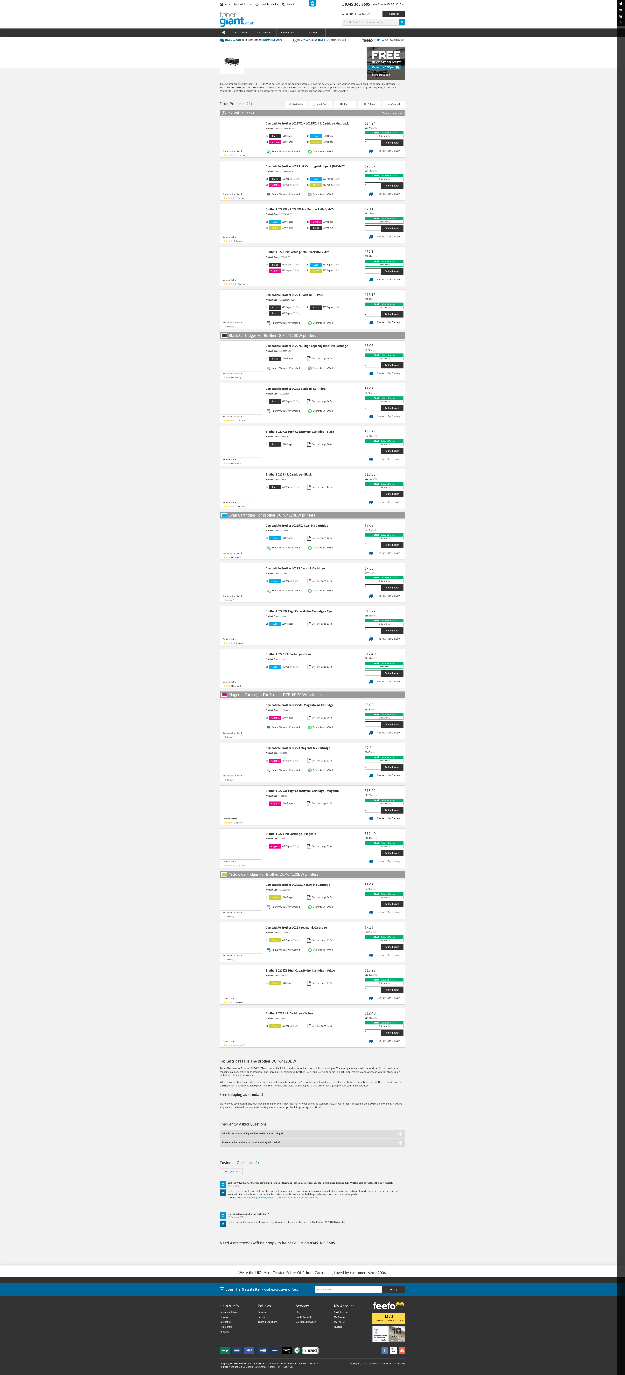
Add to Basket (392, 142)
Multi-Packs (323, 104)
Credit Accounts (304, 1317)
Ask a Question (288, 63)
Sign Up (393, 1289)
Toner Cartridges (240, 32)
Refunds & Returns (229, 1312)
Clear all (395, 104)
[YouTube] (401, 1350)
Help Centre (226, 1327)
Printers (313, 32)
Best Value (297, 104)
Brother (254, 46)
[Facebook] (384, 1350)
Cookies (262, 1312)
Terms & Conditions (267, 1322)
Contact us (225, 1322)
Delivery (224, 1317)
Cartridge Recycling (306, 1322)
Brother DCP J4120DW (275, 46)
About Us (224, 1331)
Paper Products (289, 32)
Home (223, 46)
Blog (298, 1312)
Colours (371, 104)
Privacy (261, 1317)
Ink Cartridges (264, 32)
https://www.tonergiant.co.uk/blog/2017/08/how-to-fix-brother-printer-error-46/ (277, 1197)
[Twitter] (393, 1350)
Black (347, 104)
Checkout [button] (394, 14)
